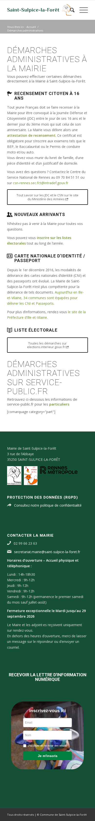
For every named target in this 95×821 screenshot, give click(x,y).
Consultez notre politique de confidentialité (48, 505)
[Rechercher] (70, 10)
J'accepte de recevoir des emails (47, 745)
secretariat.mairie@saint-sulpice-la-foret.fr (47, 552)
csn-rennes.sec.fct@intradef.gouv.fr (40, 183)
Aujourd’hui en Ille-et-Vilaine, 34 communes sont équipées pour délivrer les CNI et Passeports (45, 298)
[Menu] (81, 10)
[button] (47, 755)
